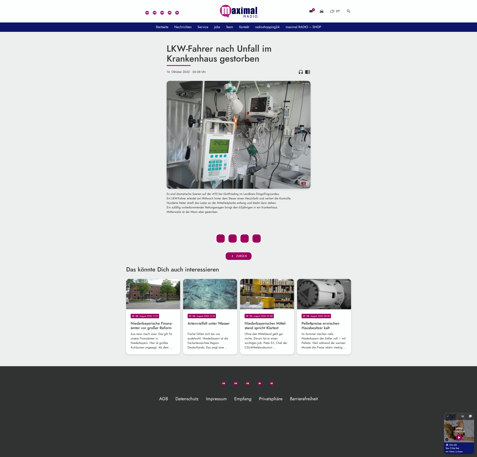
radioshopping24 (267, 27)
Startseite (162, 27)
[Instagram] (160, 11)
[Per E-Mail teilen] (256, 238)
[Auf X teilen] (232, 238)
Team (229, 27)
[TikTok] (182, 11)
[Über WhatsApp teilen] (244, 238)
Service (203, 27)
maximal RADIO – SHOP (303, 27)
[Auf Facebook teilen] (220, 238)
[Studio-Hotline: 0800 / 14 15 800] (137, 11)
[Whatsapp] (145, 11)
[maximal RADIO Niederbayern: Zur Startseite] (238, 11)
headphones (300, 72)
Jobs (217, 27)
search (348, 11)
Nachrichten (183, 27)
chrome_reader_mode (307, 72)
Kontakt (244, 27)
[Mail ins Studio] (130, 11)
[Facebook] (152, 11)
